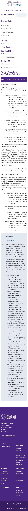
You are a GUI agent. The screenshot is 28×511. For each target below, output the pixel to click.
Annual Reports (20, 480)
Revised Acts (19, 453)
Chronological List (8, 32)
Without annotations (9, 57)
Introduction (6, 25)
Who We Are (4, 471)
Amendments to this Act (9, 67)
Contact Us (19, 490)
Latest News (19, 492)
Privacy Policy (10, 508)
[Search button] (25, 15)
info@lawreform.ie (10, 435)
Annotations (6, 35)
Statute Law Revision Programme (19, 462)
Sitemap (18, 495)
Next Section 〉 (22, 79)
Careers (3, 483)
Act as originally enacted (9, 64)
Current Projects (5, 446)
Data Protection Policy (21, 508)
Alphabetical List (7, 29)
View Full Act (7, 44)
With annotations (8, 54)
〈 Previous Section (11, 79)
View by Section (8, 47)
